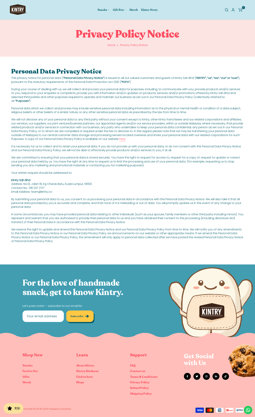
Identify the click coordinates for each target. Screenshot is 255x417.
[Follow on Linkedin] (215, 376)
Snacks (102, 10)
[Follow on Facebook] (187, 376)
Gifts (26, 377)
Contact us (137, 371)
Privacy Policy (140, 382)
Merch (133, 10)
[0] (240, 10)
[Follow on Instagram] (206, 376)
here (122, 139)
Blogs (80, 382)
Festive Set (30, 371)
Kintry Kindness (87, 371)
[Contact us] (248, 410)
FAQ (133, 365)
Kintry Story (149, 10)
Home (112, 45)
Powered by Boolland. (60, 408)
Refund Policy (139, 388)
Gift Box (118, 10)
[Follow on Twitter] (196, 376)
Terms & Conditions (144, 377)
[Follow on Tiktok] (225, 376)
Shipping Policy (141, 394)
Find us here (84, 377)
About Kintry (85, 365)
